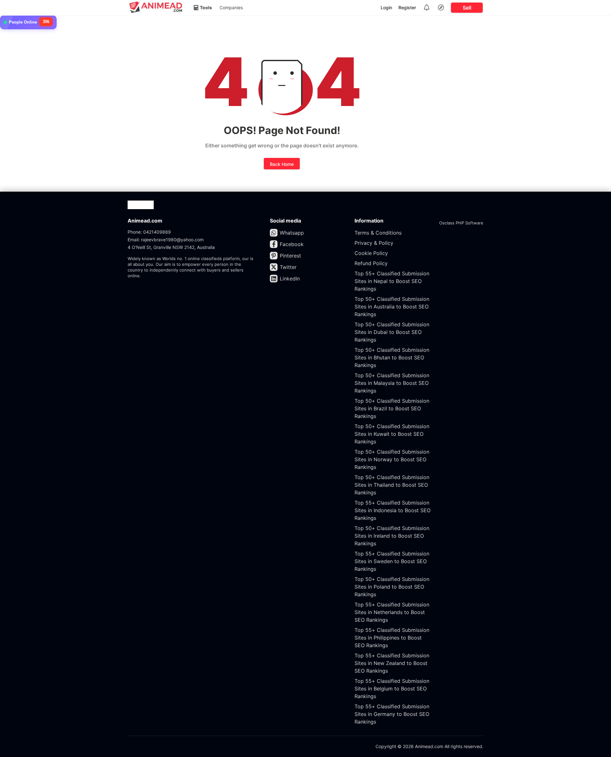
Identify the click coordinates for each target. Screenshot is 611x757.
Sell (467, 7)
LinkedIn (290, 278)
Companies (231, 7)
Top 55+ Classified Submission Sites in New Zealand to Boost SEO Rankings (392, 663)
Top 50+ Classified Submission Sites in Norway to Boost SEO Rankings (392, 459)
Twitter (288, 267)
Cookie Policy (371, 253)
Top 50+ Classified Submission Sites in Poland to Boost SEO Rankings (392, 587)
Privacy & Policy (374, 243)
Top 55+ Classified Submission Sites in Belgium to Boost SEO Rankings (392, 688)
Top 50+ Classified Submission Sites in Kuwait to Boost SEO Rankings (392, 434)
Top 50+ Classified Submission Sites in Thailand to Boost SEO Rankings (392, 485)
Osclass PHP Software (461, 222)
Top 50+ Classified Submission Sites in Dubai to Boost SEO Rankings (392, 332)
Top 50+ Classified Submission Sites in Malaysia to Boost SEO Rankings (392, 383)
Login (386, 7)
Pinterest (290, 255)
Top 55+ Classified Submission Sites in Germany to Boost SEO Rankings (392, 714)
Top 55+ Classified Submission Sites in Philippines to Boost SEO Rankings (392, 637)
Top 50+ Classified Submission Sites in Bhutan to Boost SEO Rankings (392, 357)
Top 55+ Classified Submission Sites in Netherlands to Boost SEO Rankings (392, 612)
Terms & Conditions (378, 233)
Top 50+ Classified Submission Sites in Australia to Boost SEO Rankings (392, 306)
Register (407, 7)
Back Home (282, 164)
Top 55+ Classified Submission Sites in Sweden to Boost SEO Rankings (392, 561)
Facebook (292, 244)
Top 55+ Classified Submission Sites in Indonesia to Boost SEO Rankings (393, 510)
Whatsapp (292, 233)
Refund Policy (371, 263)
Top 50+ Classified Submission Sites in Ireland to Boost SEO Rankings (392, 536)
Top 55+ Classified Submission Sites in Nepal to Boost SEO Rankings (392, 281)
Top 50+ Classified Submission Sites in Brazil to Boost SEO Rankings (392, 408)
